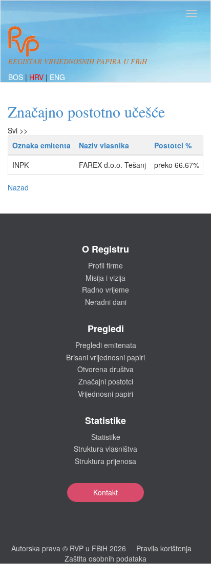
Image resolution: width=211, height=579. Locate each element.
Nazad (18, 187)
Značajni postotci (105, 381)
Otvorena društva (105, 369)
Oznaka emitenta (41, 145)
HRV (37, 77)
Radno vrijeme (105, 289)
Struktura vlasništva (105, 448)
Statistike (105, 437)
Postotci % (173, 145)
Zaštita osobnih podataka (105, 558)
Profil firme (105, 265)
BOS (16, 77)
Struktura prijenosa (105, 461)
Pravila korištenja (164, 548)
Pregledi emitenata (105, 345)
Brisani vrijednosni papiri (105, 357)
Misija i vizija (105, 278)
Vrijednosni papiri (105, 394)
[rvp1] (23, 40)
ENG (57, 77)
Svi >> (18, 130)
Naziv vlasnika (104, 145)
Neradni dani (105, 302)
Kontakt (105, 492)
